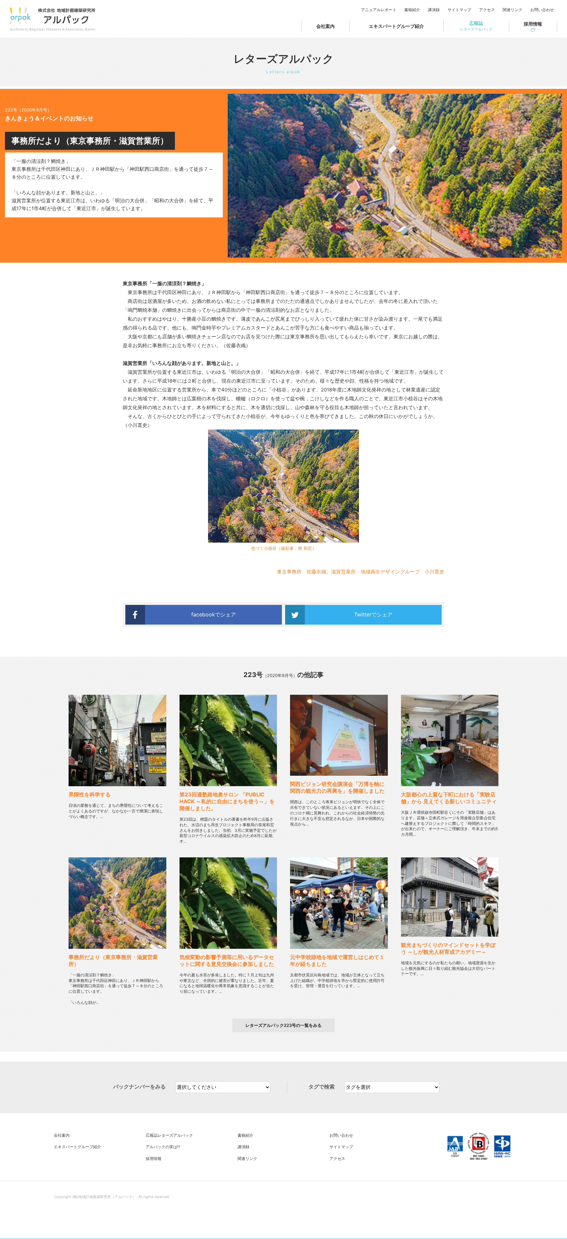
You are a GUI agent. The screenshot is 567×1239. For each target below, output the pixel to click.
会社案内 (325, 26)
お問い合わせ (542, 9)
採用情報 (533, 24)
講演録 (434, 9)
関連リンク (512, 9)
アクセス (487, 9)
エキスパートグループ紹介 (396, 26)
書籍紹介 (412, 9)
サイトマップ (459, 9)
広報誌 (476, 25)
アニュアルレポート (378, 9)
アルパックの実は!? (163, 1146)
